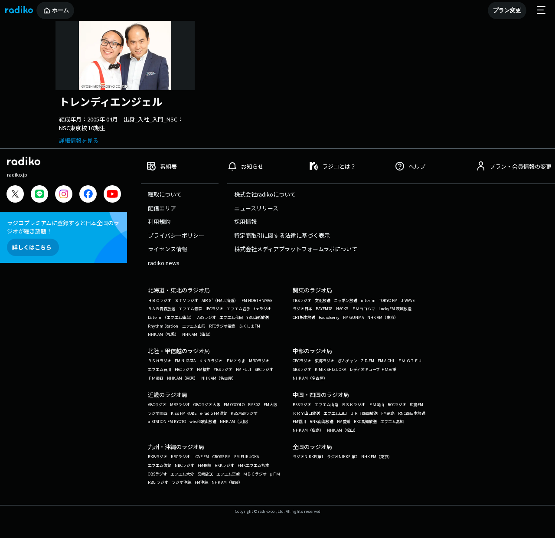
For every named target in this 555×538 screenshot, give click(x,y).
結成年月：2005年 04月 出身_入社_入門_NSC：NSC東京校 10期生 (121, 123)
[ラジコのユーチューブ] (112, 195)
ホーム (60, 10)
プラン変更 (507, 10)
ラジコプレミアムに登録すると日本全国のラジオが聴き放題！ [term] (63, 227)
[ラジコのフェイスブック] (88, 195)
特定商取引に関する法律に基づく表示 (282, 235)
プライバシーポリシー (176, 235)
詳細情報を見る (78, 140)
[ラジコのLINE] (39, 195)
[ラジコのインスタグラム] (63, 194)
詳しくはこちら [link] (32, 247)
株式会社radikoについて (265, 194)
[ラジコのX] (15, 195)
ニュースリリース (256, 208)
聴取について (165, 194)
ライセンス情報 (167, 249)
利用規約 (159, 221)
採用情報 (245, 221)
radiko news (164, 263)
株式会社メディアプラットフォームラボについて (295, 249)
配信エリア (162, 208)
